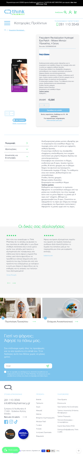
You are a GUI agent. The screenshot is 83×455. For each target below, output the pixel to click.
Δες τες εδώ (63, 307)
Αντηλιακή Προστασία (43, 432)
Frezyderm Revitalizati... (17, 30)
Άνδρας (39, 429)
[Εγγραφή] (47, 365)
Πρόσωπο (39, 403)
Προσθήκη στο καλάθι (54, 110)
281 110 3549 (69, 24)
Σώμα (38, 407)
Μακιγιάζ (39, 410)
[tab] (16, 143)
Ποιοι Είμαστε (62, 399)
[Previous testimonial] (8, 283)
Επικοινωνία (61, 403)
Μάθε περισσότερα (19, 123)
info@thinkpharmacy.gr (17, 403)
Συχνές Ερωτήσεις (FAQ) (65, 426)
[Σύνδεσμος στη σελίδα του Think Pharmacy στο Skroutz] (10, 439)
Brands (38, 399)
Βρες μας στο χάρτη (12, 417)
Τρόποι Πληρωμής (63, 416)
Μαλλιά (38, 414)
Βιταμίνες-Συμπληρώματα (45, 418)
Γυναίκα (39, 425)
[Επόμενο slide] (12, 113)
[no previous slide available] (7, 113)
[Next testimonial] (13, 283)
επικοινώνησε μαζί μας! (54, 120)
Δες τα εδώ (20, 307)
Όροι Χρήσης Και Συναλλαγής (67, 407)
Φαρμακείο (40, 436)
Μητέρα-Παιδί (41, 421)
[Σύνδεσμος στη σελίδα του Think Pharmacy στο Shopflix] (23, 441)
